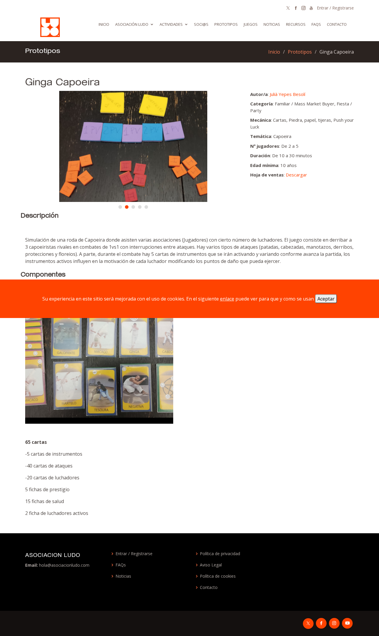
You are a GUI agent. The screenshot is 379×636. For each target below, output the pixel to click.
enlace (227, 298)
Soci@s (201, 24)
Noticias (272, 24)
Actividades (171, 24)
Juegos (251, 24)
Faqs (316, 24)
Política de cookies (218, 576)
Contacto (337, 24)
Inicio (104, 24)
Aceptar (326, 298)
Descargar (296, 175)
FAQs (120, 565)
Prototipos (226, 24)
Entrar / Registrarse (335, 8)
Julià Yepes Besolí (287, 94)
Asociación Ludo (131, 24)
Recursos (296, 24)
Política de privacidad (220, 554)
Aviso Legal (211, 565)
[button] (120, 207)
